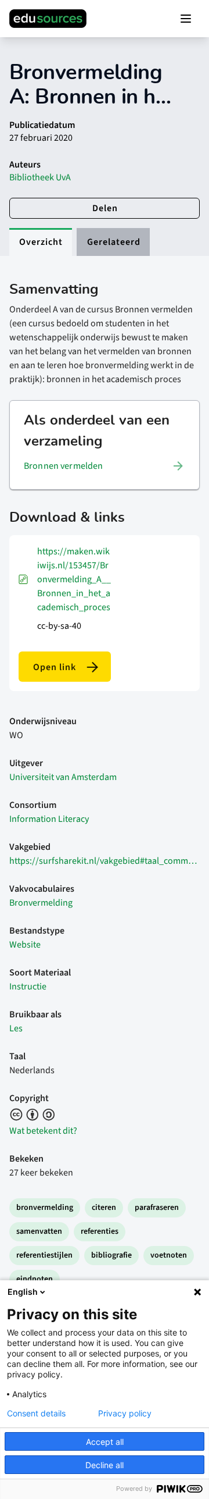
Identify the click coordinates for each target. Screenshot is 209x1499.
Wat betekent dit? (43, 1130)
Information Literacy (49, 819)
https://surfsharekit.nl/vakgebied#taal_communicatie (104, 860)
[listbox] (104, 466)
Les (16, 1028)
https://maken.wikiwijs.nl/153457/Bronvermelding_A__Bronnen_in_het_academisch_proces (74, 579)
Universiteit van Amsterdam (63, 777)
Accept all (105, 1442)
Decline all (104, 1465)
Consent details (36, 1413)
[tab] (40, 242)
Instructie (27, 986)
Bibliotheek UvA (40, 177)
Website (25, 944)
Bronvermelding (41, 902)
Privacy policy (125, 1413)
